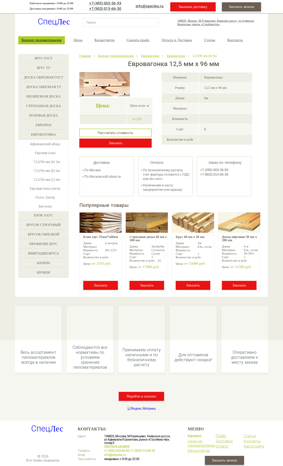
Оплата (222, 446)
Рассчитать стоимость (115, 133)
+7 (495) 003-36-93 (105, 3)
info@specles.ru (149, 6)
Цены (78, 40)
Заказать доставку (193, 7)
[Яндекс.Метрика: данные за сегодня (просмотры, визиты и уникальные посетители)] (141, 408)
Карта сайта (254, 446)
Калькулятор (104, 40)
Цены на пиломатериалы (201, 443)
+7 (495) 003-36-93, (117, 450)
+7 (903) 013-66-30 (105, 8)
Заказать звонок (241, 7)
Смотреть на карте (116, 446)
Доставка (224, 441)
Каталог (195, 436)
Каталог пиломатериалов (42, 40)
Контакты (235, 40)
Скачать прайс (138, 40)
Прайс (221, 436)
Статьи (209, 40)
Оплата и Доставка (177, 40)
